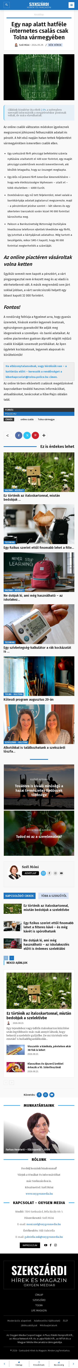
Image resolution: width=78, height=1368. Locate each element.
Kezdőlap (39, 14)
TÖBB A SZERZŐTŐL (54, 896)
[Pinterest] (35, 435)
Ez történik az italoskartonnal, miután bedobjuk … (32, 498)
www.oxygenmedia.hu (39, 1193)
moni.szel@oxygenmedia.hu (43, 1224)
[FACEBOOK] (51, 1245)
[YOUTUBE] (46, 1245)
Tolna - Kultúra (13, 694)
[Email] (43, 873)
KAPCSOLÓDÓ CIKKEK (19, 896)
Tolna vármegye (46, 419)
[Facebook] (18, 435)
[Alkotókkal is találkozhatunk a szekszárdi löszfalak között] (39, 724)
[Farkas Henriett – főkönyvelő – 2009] (39, 1132)
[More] (44, 435)
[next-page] (11, 958)
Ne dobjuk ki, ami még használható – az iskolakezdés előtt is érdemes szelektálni (46, 944)
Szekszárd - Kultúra (16, 742)
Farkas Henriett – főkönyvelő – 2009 (28, 1149)
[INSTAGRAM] (55, 1245)
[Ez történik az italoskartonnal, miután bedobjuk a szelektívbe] (39, 472)
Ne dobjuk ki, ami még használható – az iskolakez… (33, 598)
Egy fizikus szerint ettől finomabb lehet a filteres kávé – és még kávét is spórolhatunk (48, 927)
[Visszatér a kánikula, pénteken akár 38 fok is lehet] (16, 1050)
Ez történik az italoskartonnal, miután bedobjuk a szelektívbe (46, 908)
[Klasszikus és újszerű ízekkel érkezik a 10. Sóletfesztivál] (16, 1067)
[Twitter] (27, 435)
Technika (10, 542)
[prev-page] (6, 958)
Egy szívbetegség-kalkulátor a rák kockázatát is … (37, 650)
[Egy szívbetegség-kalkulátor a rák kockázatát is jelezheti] (39, 624)
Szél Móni (30, 867)
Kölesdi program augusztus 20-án (29, 700)
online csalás (27, 419)
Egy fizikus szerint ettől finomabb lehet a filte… (39, 548)
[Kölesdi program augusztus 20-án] (39, 676)
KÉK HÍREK (55, 45)
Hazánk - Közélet (14, 490)
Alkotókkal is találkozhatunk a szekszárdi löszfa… (34, 750)
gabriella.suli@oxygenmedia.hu (43, 1237)
